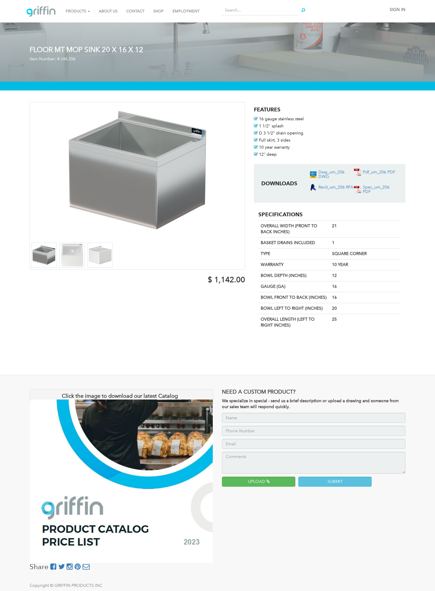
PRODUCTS (76, 11)
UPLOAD (257, 481)
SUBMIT (335, 481)
